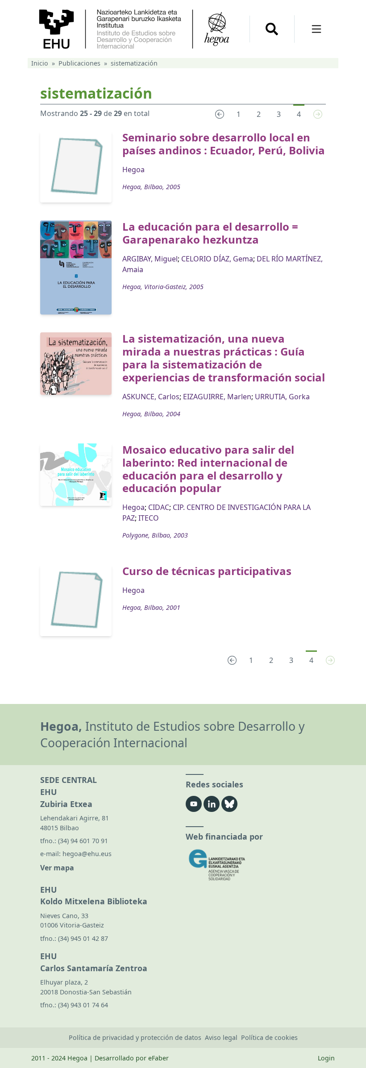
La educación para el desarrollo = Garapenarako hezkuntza (210, 233)
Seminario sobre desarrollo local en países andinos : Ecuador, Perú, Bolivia (223, 143)
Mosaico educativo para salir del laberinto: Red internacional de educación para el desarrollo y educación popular (208, 468)
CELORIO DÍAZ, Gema (217, 259)
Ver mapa (57, 868)
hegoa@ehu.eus (87, 853)
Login (326, 1058)
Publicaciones (79, 63)
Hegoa (133, 169)
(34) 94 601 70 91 (83, 840)
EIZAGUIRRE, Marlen (217, 397)
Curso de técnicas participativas (206, 570)
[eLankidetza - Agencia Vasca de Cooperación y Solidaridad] (256, 864)
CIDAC (158, 507)
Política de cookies (269, 1037)
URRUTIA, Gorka (282, 397)
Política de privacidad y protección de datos (135, 1037)
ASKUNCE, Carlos (150, 397)
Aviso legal (221, 1037)
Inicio (39, 63)
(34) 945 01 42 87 (83, 938)
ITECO (148, 518)
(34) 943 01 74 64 (83, 1005)
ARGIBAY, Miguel (150, 259)
